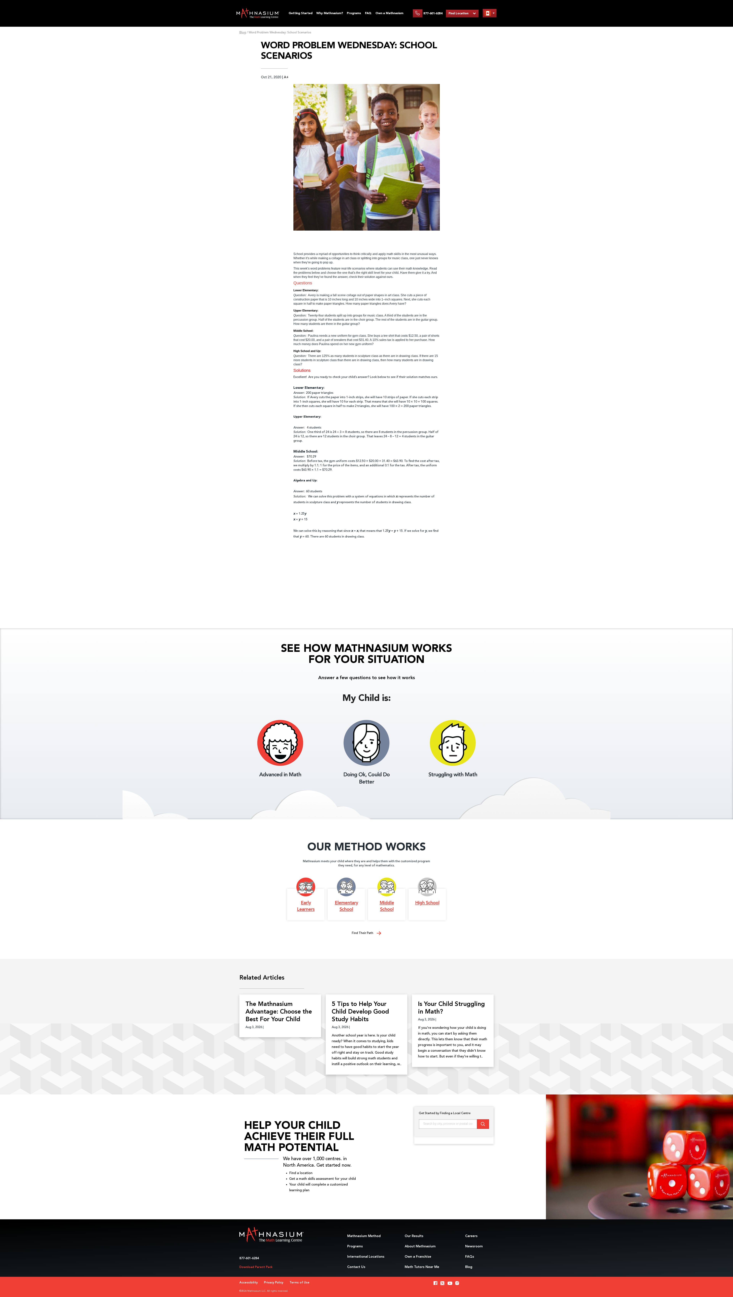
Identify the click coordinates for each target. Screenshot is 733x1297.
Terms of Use (299, 1282)
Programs (354, 13)
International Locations (365, 1256)
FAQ (368, 13)
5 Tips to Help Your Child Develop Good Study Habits (360, 1012)
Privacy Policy (273, 1282)
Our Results (414, 1236)
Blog (242, 32)
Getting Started (300, 13)
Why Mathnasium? (329, 13)
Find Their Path (363, 933)
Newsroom (474, 1246)
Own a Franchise (418, 1256)
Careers (471, 1236)
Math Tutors (422, 1267)
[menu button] (489, 13)
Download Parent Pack (256, 1267)
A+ (286, 77)
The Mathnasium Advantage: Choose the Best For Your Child (278, 1012)
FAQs (469, 1256)
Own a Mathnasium (389, 13)
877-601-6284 (249, 1258)
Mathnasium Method (364, 1236)
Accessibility (248, 1282)
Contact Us (356, 1267)
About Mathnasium (420, 1246)
